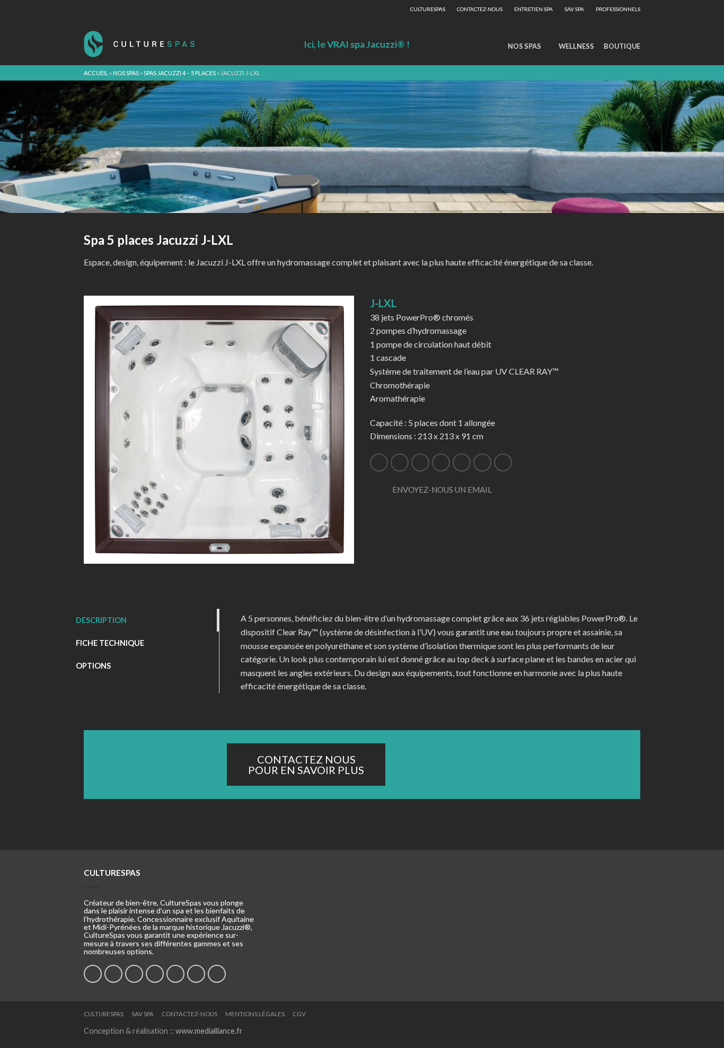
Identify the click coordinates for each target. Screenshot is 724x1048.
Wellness (576, 46)
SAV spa (574, 9)
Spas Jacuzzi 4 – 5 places (180, 72)
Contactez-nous (479, 9)
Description (101, 620)
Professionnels (618, 9)
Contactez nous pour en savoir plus (306, 764)
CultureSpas (427, 9)
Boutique (622, 46)
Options (93, 665)
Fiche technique (110, 642)
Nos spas (524, 46)
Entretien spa (533, 9)
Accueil (96, 72)
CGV (299, 1013)
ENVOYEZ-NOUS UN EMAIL (442, 489)
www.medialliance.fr (209, 1030)
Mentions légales (255, 1013)
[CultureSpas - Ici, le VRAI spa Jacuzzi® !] (139, 41)
